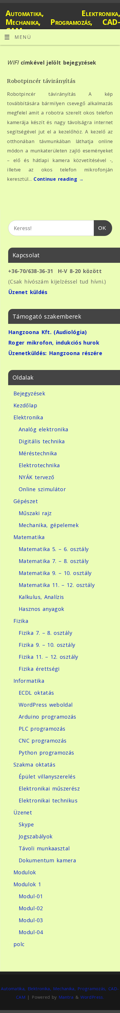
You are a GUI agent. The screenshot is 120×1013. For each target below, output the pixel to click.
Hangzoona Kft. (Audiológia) (47, 332)
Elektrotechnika (39, 465)
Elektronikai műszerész (49, 788)
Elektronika (28, 417)
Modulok (24, 872)
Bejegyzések (29, 393)
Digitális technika (42, 441)
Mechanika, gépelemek (49, 525)
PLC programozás (42, 728)
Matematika (29, 537)
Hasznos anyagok (41, 608)
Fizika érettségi (39, 668)
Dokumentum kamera (47, 860)
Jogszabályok (35, 836)
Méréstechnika (38, 453)
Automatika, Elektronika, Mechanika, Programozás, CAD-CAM (63, 22)
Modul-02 (31, 908)
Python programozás (46, 752)
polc (18, 944)
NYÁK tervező (36, 477)
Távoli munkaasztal (44, 848)
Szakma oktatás (34, 764)
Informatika (28, 680)
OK (100, 228)
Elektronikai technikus (48, 800)
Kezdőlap (25, 405)
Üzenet (22, 812)
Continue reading (58, 179)
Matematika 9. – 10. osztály (55, 572)
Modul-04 (31, 932)
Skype (26, 824)
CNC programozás (42, 740)
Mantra (66, 997)
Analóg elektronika (43, 429)
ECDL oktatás (36, 692)
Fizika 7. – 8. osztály (45, 632)
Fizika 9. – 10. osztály (47, 644)
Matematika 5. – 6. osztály (54, 548)
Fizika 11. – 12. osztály (48, 656)
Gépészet (25, 501)
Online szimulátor (42, 489)
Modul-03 (31, 920)
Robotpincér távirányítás (41, 81)
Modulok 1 (27, 884)
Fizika (20, 620)
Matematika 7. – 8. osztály (54, 560)
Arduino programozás (47, 716)
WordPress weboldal (46, 704)
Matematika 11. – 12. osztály (57, 584)
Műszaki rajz (35, 513)
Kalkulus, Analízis (41, 596)
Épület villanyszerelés (47, 776)
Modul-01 (31, 896)
